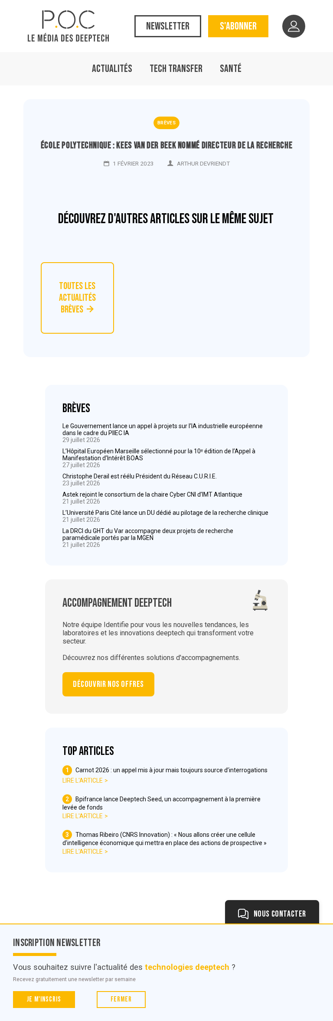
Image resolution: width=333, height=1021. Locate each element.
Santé (231, 68)
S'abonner (238, 26)
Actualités (112, 68)
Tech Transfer (176, 68)
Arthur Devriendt (203, 163)
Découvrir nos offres (108, 684)
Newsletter (167, 26)
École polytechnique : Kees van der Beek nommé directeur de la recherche (167, 145)
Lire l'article (82, 780)
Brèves (166, 123)
